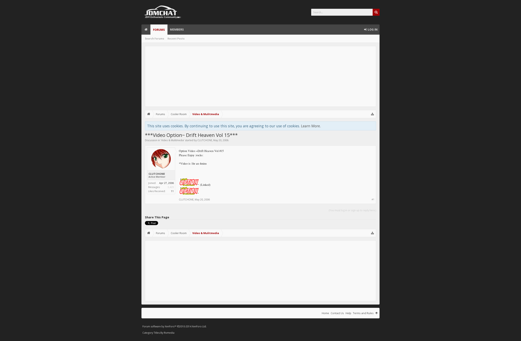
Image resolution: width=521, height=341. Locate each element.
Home (145, 29)
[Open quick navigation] (372, 114)
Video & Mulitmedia (172, 140)
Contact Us (337, 313)
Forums (159, 30)
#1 (373, 199)
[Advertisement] (260, 76)
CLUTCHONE (204, 140)
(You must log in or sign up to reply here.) (352, 210)
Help (348, 313)
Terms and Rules (363, 313)
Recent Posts (176, 38)
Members (177, 29)
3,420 (170, 187)
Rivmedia (169, 332)
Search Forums (154, 38)
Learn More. (311, 125)
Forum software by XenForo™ (174, 326)
